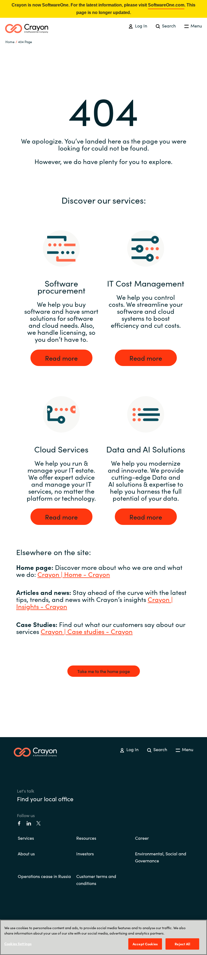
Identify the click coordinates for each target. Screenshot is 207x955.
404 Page (25, 41)
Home (10, 41)
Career (142, 838)
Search (168, 26)
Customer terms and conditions (96, 879)
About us (26, 853)
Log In (140, 26)
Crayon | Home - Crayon (73, 574)
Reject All (182, 943)
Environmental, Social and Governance (160, 857)
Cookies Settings (18, 943)
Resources (86, 838)
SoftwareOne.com (166, 5)
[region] (103, 937)
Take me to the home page (103, 671)
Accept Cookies (145, 943)
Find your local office (45, 798)
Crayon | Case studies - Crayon (87, 631)
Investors (85, 853)
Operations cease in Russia (44, 876)
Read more (61, 357)
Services (26, 838)
